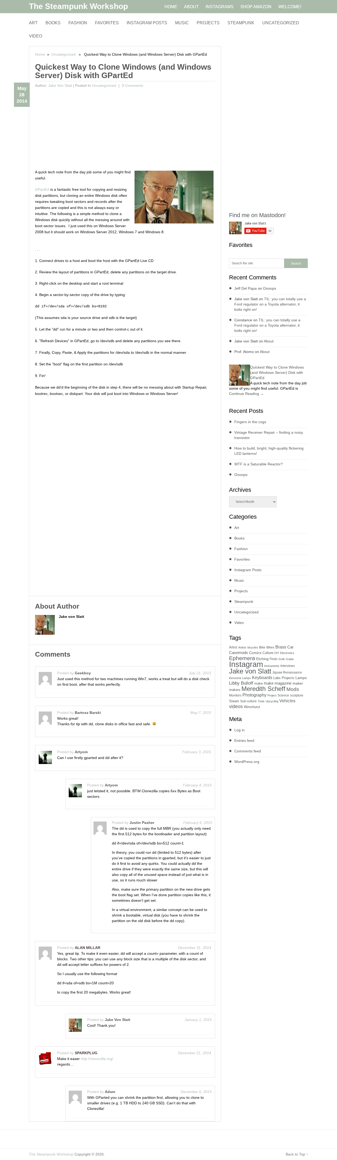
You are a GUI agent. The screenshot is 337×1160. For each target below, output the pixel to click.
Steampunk (240, 23)
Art (33, 23)
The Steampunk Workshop (78, 6)
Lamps (301, 678)
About (269, 341)
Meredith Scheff (263, 688)
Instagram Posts (147, 23)
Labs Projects (283, 678)
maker (298, 683)
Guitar (290, 659)
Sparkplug (86, 1053)
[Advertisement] (125, 129)
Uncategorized (280, 23)
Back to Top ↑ (297, 1154)
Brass (280, 647)
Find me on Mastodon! (257, 215)
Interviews (287, 666)
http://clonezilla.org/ (97, 1059)
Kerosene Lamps (240, 678)
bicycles (252, 647)
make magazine (277, 683)
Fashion (77, 23)
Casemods (238, 653)
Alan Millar (87, 948)
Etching (262, 659)
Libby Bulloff (241, 683)
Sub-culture (248, 701)
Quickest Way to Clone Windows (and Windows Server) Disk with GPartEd (277, 372)
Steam (234, 701)
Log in (239, 730)
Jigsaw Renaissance (287, 672)
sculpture (296, 695)
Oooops (269, 288)
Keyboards (262, 677)
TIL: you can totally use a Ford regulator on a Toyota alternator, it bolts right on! (270, 304)
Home (40, 54)
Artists (242, 647)
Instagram (246, 664)
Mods (292, 689)
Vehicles (287, 700)
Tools (261, 701)
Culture (267, 653)
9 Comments (132, 85)
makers (234, 690)
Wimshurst (252, 707)
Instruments (271, 665)
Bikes (270, 647)
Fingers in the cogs (250, 422)
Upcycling (272, 701)
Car (290, 647)
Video (35, 36)
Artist (233, 647)
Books (53, 23)
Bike (262, 647)
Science (283, 695)
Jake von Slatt (60, 85)
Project (271, 695)
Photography (254, 695)
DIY (276, 653)
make (258, 683)
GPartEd (42, 189)
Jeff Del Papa (245, 288)
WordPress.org (246, 762)
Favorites (107, 23)
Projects (208, 23)
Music (182, 23)
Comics (255, 653)
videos (236, 706)
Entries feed (244, 740)
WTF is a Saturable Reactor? (258, 464)
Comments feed (247, 751)
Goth (282, 659)
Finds (273, 659)
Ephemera (242, 658)
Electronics (287, 653)
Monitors (235, 695)
